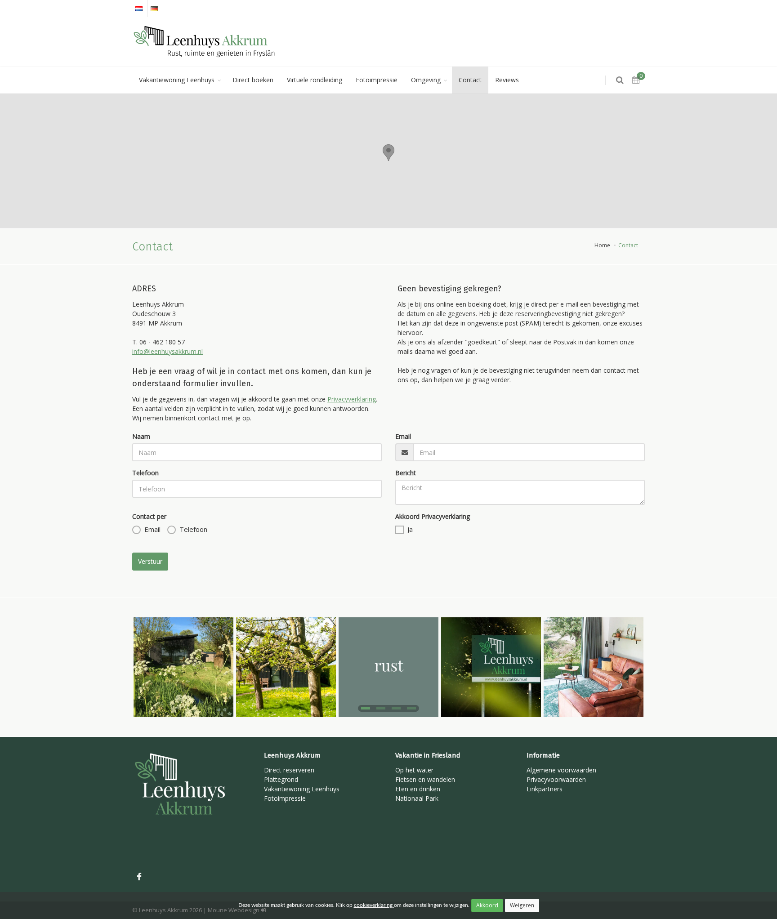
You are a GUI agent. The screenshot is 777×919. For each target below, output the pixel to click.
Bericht (405, 472)
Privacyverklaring (351, 399)
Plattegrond (281, 779)
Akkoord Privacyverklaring (432, 516)
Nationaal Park (416, 798)
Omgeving (426, 80)
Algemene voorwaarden (561, 770)
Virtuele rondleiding (314, 80)
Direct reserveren (289, 770)
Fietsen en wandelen (425, 779)
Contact (470, 80)
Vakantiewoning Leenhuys (176, 80)
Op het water (414, 770)
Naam (141, 436)
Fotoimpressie (376, 80)
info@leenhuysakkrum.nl (167, 351)
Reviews (507, 80)
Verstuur (150, 561)
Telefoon (145, 472)
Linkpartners (545, 789)
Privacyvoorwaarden (556, 779)
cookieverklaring (374, 905)
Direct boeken (252, 80)
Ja (410, 529)
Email (403, 436)
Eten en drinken (417, 789)
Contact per (149, 516)
